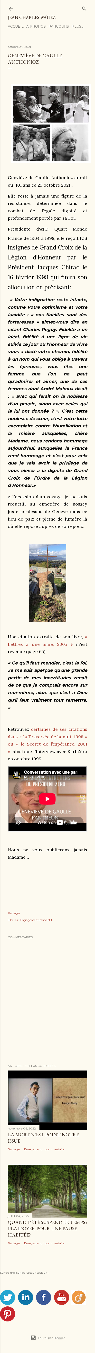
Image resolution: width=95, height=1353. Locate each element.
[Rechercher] (84, 7)
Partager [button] (14, 913)
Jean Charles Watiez (32, 17)
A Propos (36, 26)
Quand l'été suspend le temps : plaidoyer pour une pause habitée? (47, 1228)
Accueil (16, 26)
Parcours (58, 26)
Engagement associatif (36, 920)
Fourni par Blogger (51, 1338)
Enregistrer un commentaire (44, 1149)
